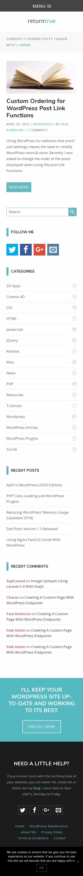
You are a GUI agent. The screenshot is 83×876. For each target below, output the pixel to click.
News (11, 372)
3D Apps (13, 285)
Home (19, 826)
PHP (9, 383)
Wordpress (43, 124)
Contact (60, 838)
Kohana (12, 351)
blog (36, 788)
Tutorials (14, 405)
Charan (12, 597)
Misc (10, 362)
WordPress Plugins (22, 438)
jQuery (12, 340)
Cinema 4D (15, 296)
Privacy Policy (51, 832)
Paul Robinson (18, 613)
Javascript (14, 329)
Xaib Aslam (15, 630)
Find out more (41, 726)
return (42, 21)
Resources (14, 394)
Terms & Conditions (33, 838)
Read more (19, 187)
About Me (28, 832)
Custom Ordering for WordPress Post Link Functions (35, 108)
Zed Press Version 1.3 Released (32, 528)
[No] (78, 861)
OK (41, 868)
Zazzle (11, 449)
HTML (11, 318)
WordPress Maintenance (49, 826)
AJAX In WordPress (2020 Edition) (34, 484)
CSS (9, 307)
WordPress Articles (22, 427)
